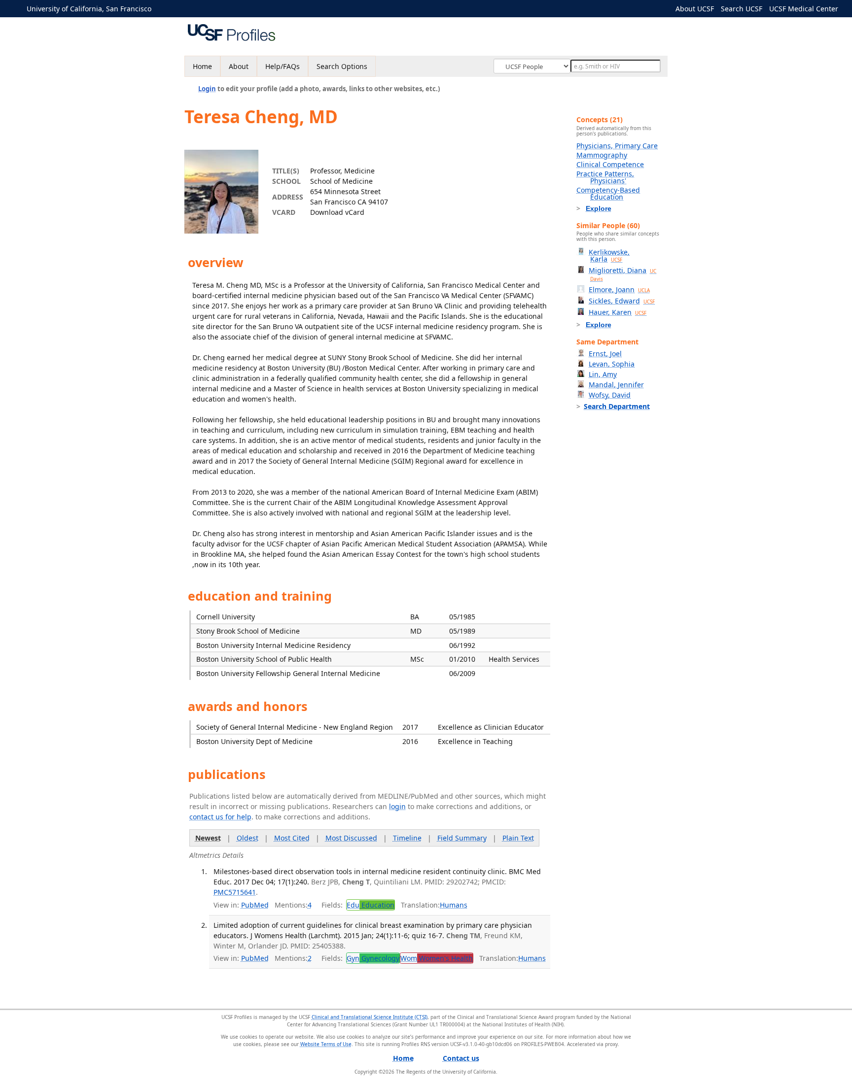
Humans (453, 905)
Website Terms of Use (326, 1044)
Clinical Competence (610, 164)
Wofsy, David (610, 395)
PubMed (255, 905)
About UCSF (694, 8)
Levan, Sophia (612, 364)
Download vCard (337, 212)
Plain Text (518, 838)
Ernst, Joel (605, 353)
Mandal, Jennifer (616, 384)
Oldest (247, 838)
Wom (436, 958)
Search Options (342, 66)
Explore (598, 208)
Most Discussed (351, 838)
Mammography (601, 155)
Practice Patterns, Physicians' (605, 177)
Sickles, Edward (622, 300)
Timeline (407, 838)
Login (207, 88)
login (397, 806)
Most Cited (292, 838)
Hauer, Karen (617, 312)
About (238, 66)
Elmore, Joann (619, 289)
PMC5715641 (234, 892)
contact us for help (220, 816)
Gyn (373, 958)
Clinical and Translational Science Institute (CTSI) (369, 1017)
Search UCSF (741, 8)
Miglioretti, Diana (622, 274)
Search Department (617, 406)
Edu (370, 905)
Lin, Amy (603, 374)
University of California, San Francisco (89, 8)
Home (202, 66)
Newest (208, 838)
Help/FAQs (282, 66)
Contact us (461, 1058)
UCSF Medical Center (803, 8)
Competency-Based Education (608, 193)
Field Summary (462, 838)
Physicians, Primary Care (617, 145)
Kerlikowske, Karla (609, 255)
